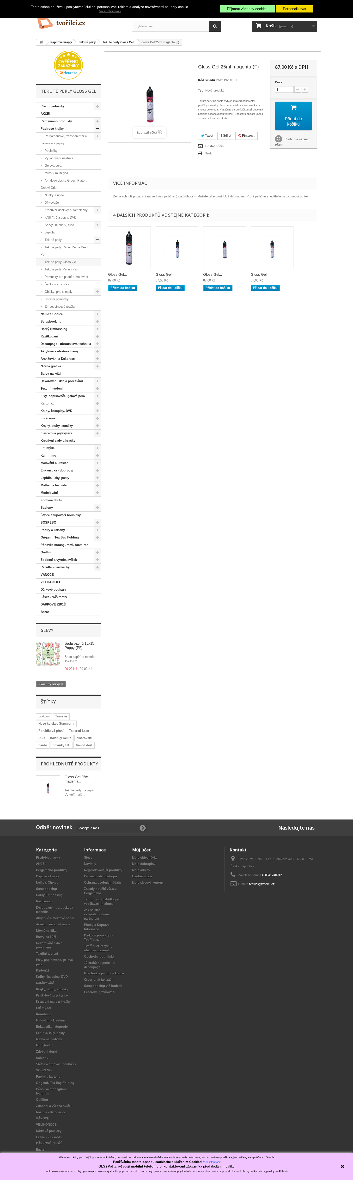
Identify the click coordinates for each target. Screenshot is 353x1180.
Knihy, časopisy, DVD (56, 411)
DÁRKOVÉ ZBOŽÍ (53, 604)
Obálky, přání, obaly (58, 291)
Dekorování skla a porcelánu (62, 381)
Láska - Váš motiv (54, 597)
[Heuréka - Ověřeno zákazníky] (68, 65)
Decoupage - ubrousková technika (66, 344)
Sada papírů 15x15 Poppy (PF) (79, 645)
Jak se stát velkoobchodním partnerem (96, 914)
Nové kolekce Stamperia (56, 723)
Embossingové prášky (60, 306)
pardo (42, 745)
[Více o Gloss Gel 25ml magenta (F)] (48, 787)
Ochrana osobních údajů (102, 882)
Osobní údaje (142, 876)
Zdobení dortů (51, 500)
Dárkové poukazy (53, 589)
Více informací (110, 11)
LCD (41, 738)
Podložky (51, 151)
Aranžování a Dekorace (58, 359)
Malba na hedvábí (54, 485)
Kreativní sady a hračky (58, 440)
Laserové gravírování (99, 992)
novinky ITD (61, 745)
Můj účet (141, 850)
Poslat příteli (214, 146)
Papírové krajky (52, 128)
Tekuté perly (53, 240)
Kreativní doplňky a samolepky (66, 210)
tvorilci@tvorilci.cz (262, 884)
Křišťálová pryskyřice (56, 433)
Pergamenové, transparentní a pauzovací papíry (64, 139)
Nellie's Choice (52, 314)
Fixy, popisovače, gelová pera (63, 396)
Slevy (47, 630)
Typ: (201, 90)
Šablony (47, 507)
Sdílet (226, 135)
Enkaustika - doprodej (57, 470)
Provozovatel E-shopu (100, 876)
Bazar (45, 612)
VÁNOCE (47, 574)
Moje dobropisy (143, 864)
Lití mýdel (48, 448)
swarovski (84, 738)
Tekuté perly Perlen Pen (61, 269)
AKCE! (45, 114)
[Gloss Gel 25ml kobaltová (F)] (177, 247)
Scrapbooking (51, 321)
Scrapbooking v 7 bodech (103, 986)
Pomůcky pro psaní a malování (66, 277)
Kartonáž (47, 403)
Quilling (47, 552)
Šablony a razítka (56, 284)
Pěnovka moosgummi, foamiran (64, 545)
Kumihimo (48, 455)
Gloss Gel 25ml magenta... (77, 779)
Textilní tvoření (52, 388)
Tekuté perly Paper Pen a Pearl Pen (64, 250)
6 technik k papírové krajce (104, 973)
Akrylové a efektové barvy (60, 351)
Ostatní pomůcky (56, 299)
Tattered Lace (79, 731)
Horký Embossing (54, 329)
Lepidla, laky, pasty (55, 478)
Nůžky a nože (54, 195)
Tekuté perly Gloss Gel (60, 262)
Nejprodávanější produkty (103, 870)
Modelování (49, 493)
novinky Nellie (60, 738)
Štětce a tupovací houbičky (61, 515)
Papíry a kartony (53, 530)
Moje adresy (141, 870)
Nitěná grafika (51, 366)
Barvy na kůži (51, 373)
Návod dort (84, 745)
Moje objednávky (144, 857)
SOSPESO (48, 522)
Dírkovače (51, 202)
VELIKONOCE (51, 582)
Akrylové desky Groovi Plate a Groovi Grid (64, 184)
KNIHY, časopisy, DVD (60, 217)
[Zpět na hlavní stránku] (41, 42)
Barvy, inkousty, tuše (59, 225)
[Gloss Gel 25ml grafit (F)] (129, 247)
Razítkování (49, 336)
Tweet (208, 135)
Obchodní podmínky (99, 956)
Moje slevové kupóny (148, 882)
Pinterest (248, 135)
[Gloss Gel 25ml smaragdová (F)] (272, 247)
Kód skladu (206, 80)
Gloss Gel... (117, 274)
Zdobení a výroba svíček (59, 560)
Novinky (90, 864)
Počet (279, 82)
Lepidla (49, 232)
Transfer (61, 716)
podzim (44, 716)
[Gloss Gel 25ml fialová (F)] (224, 247)
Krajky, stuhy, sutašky (57, 426)
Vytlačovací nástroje (58, 158)
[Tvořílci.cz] (80, 21)
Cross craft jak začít (98, 979)
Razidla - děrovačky (55, 567)
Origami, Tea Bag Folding (60, 537)
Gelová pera (52, 165)
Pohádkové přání (51, 731)
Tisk (208, 153)
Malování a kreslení (55, 463)
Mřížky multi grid (56, 173)
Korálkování (49, 418)
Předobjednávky (53, 106)
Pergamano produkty (56, 121)
